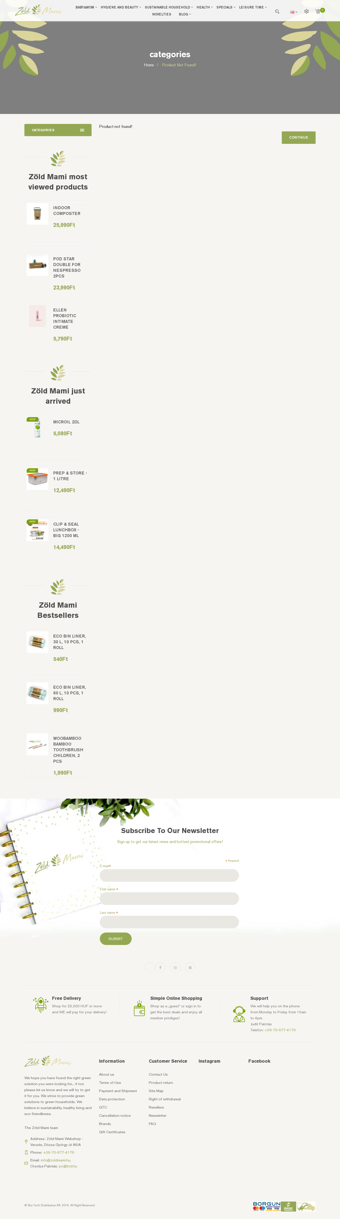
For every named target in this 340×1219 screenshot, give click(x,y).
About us (106, 1074)
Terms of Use (110, 1082)
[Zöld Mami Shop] (38, 10)
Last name (109, 913)
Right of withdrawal (165, 1099)
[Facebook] (160, 967)
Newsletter (158, 1115)
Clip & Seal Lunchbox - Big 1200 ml (66, 530)
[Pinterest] (190, 967)
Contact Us (158, 1074)
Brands (105, 1124)
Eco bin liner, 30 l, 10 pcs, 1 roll (69, 642)
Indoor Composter (66, 210)
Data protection (112, 1099)
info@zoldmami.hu (55, 1160)
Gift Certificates (112, 1132)
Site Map (156, 1091)
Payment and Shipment (118, 1091)
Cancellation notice (115, 1115)
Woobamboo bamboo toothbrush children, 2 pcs (68, 750)
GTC (103, 1107)
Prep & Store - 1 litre (70, 475)
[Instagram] (175, 967)
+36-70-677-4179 (280, 1030)
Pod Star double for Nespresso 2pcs (67, 267)
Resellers (156, 1107)
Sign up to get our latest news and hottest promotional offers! (170, 841)
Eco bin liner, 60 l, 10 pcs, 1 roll (69, 693)
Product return (161, 1082)
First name (109, 889)
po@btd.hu (68, 1166)
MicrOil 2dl (66, 421)
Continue (298, 137)
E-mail (105, 866)
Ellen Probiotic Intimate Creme (64, 318)
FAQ (152, 1124)
